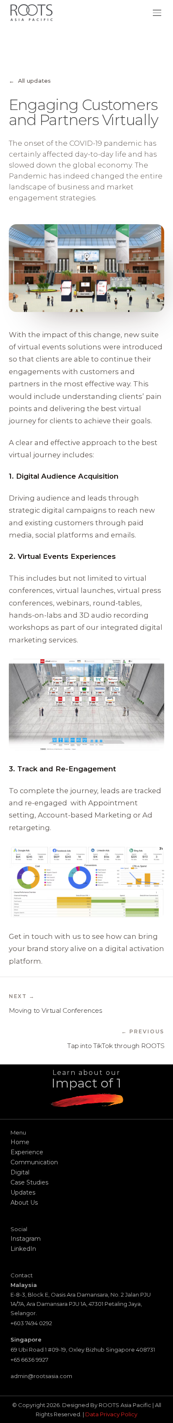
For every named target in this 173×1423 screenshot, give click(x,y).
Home (19, 1142)
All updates (30, 80)
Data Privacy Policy (111, 1414)
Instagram (25, 1238)
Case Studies (29, 1182)
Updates (22, 1192)
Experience (26, 1152)
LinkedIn (23, 1249)
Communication (34, 1162)
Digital (19, 1172)
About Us (24, 1202)
